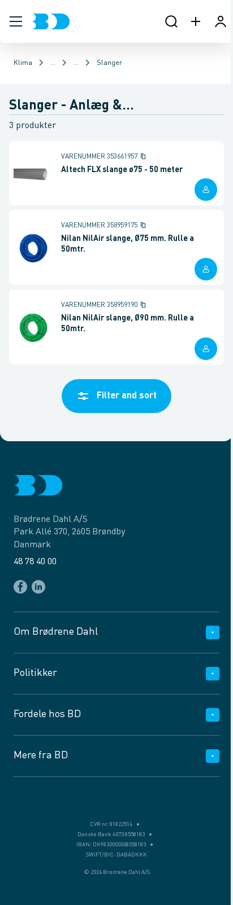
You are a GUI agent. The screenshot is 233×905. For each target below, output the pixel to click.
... (52, 63)
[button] (16, 21)
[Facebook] (20, 587)
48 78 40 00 (35, 561)
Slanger (109, 63)
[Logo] (51, 21)
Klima (23, 63)
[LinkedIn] (38, 587)
